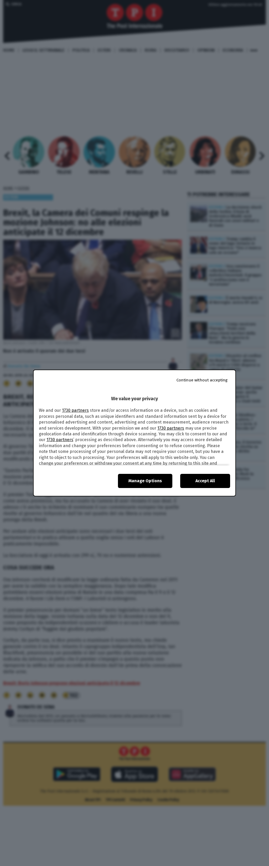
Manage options (145, 480)
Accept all (205, 480)
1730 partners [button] (75, 410)
